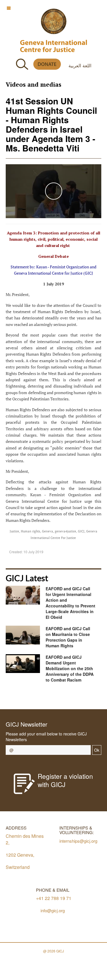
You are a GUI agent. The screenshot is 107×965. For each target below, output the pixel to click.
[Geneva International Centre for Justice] (53, 21)
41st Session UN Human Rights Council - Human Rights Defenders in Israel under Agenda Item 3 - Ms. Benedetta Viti (51, 124)
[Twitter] (43, 697)
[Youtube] (56, 697)
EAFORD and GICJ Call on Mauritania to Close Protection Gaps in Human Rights (68, 637)
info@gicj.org (53, 910)
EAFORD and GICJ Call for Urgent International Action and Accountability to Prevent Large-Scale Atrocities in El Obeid (70, 603)
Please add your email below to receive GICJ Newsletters (46, 736)
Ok (96, 750)
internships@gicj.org (78, 841)
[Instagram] (69, 697)
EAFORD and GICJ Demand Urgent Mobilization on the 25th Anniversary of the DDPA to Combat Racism (70, 668)
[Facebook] (30, 697)
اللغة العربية (79, 65)
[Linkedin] (82, 697)
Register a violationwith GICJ (65, 780)
